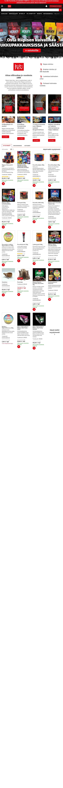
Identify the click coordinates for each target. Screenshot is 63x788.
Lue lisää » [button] (5, 136)
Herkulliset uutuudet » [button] (8, 108)
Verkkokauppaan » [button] (24, 108)
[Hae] (60, 10)
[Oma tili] (47, 6)
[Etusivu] (9, 6)
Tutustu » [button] (39, 108)
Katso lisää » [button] (55, 108)
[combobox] (31, 10)
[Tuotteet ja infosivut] (2, 6)
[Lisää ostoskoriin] (3, 183)
